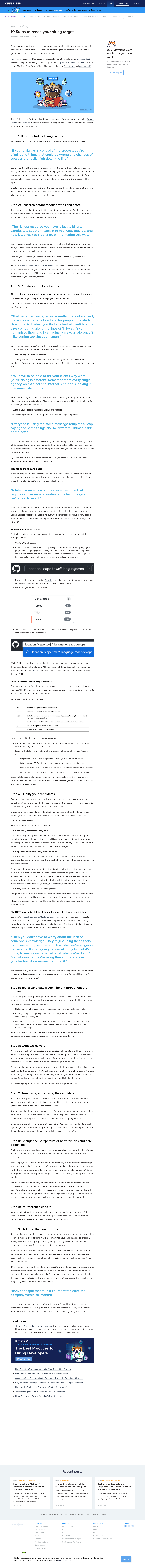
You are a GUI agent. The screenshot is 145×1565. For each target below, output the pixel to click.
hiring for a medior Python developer (37, 265)
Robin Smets (16, 58)
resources (116, 17)
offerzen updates (91, 17)
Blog (110, 3)
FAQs (37, 1535)
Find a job (97, 1526)
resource (36, 670)
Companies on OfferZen (102, 1538)
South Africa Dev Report (71, 1542)
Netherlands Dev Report (71, 1538)
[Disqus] (52, 1430)
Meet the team (68, 1526)
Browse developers (42, 1529)
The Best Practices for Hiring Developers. (33, 1325)
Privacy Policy (81, 1514)
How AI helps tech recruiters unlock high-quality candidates (41, 1373)
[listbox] (12, 17)
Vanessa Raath (84, 58)
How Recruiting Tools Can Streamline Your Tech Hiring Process (43, 1369)
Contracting (39, 1532)
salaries (105, 17)
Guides (38, 1538)
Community (101, 3)
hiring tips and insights (71, 17)
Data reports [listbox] (12, 17)
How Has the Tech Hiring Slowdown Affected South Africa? (41, 1387)
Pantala (90, 118)
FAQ (95, 1529)
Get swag (66, 1535)
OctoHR (48, 580)
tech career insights (51, 17)
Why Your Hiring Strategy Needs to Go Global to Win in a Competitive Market (49, 1382)
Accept (126, 1559)
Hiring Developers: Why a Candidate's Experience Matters (40, 1396)
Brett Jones (69, 65)
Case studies (40, 1545)
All (24, 17)
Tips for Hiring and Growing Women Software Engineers (40, 1391)
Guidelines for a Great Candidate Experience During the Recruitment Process (49, 1378)
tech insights (35, 17)
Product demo (40, 1548)
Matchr (83, 62)
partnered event (67, 62)
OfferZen (26, 122)
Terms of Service (96, 1514)
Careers (65, 1529)
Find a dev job (123, 3)
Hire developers (88, 3)
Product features (41, 1542)
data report (58, 10)
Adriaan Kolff (85, 65)
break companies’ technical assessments (43, 916)
